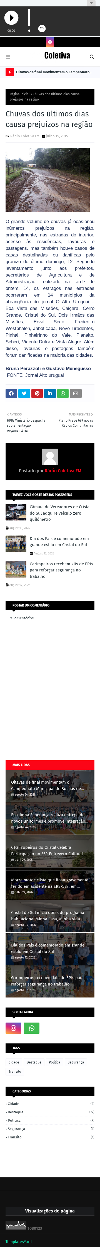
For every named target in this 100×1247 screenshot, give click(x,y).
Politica (54, 1062)
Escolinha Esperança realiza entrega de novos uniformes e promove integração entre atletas (48, 818)
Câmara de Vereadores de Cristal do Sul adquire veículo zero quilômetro (60, 513)
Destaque (34, 1062)
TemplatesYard (19, 1241)
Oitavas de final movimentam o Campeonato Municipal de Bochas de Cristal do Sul (53, 73)
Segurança (76, 1062)
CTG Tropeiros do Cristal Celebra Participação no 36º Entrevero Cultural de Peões (50, 851)
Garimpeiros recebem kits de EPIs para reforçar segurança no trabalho (61, 570)
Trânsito (15, 1072)
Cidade (14, 1062)
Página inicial (20, 94)
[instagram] (50, 42)
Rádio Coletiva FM (24, 136)
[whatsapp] (31, 1028)
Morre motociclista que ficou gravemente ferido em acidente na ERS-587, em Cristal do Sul (49, 883)
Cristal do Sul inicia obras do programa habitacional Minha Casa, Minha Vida (47, 915)
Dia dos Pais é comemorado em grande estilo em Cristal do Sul (59, 541)
